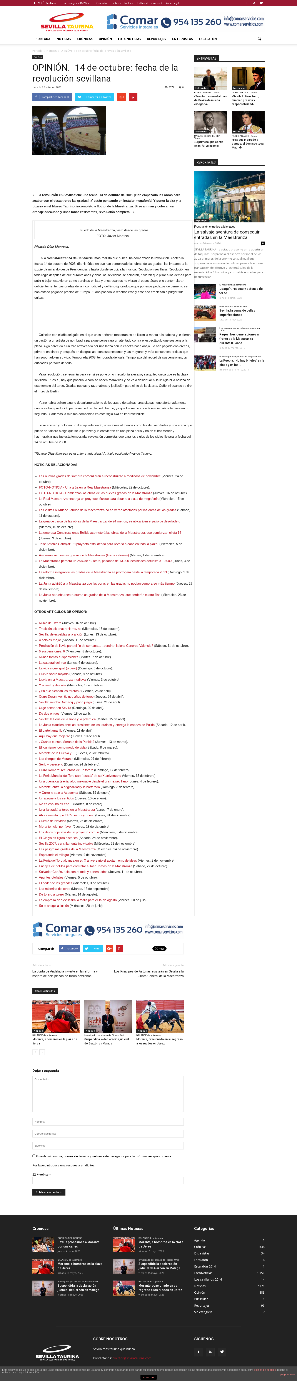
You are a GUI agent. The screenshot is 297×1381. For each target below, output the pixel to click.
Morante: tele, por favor (55, 826)
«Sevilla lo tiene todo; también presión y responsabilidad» (245, 100)
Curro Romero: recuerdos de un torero (66, 770)
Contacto (101, 3)
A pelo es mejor (50, 640)
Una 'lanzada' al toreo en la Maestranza (67, 809)
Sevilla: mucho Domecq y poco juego (65, 702)
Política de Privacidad (149, 3)
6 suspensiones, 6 (52, 651)
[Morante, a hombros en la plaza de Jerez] (56, 1016)
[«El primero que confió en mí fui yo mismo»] (210, 122)
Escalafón (208, 39)
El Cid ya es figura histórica (58, 838)
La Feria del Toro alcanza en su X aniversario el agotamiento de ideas (88, 860)
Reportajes (156, 39)
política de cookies (265, 1369)
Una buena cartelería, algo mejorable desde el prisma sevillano (83, 781)
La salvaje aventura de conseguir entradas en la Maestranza (227, 234)
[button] (259, 39)
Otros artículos (45, 991)
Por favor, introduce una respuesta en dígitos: (63, 1165)
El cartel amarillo (50, 730)
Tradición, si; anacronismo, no (60, 628)
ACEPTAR (148, 1377)
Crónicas (85, 39)
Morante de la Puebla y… (57, 753)
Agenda (199, 1240)
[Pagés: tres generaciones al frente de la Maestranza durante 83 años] (205, 334)
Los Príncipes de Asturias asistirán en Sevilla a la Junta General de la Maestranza (149, 973)
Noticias (64, 39)
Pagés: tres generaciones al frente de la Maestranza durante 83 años (239, 339)
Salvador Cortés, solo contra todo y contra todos (73, 872)
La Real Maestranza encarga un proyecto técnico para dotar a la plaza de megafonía (99, 498)
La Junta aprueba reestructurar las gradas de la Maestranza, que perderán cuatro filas (99, 595)
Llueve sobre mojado (53, 674)
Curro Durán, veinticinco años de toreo (66, 696)
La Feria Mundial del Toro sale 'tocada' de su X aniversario (80, 775)
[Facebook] (247, 3)
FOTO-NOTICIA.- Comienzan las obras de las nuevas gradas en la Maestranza (95, 493)
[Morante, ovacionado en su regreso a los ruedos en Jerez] (160, 1016)
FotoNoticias (129, 39)
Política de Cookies (122, 3)
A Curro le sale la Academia (58, 792)
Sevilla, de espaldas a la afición (61, 634)
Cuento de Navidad (52, 821)
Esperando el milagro (54, 855)
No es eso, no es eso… (55, 804)
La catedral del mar (52, 662)
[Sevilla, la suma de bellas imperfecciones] (205, 313)
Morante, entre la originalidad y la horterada (69, 787)
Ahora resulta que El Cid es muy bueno (66, 815)
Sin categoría (203, 1312)
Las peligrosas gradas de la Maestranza (67, 849)
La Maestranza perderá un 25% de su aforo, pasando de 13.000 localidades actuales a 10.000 (105, 561)
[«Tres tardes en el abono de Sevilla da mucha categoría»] (210, 78)
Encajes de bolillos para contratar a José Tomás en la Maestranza (85, 866)
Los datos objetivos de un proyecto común (69, 832)
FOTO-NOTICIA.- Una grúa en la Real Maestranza (75, 487)
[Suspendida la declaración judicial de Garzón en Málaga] (108, 1016)
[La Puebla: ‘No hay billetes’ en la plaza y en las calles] (205, 363)
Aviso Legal (172, 3)
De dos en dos (49, 713)
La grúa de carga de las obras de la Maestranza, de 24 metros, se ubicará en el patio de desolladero (109, 521)
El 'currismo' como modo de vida (62, 747)
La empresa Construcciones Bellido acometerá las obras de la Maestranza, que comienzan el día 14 (110, 532)
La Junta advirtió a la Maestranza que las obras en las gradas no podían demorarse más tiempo (107, 583)
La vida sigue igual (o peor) (58, 668)
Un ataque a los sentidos (56, 798)
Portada (42, 39)
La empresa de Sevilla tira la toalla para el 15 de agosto (78, 900)
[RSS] (254, 3)
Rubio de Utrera (50, 623)
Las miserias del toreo (54, 889)
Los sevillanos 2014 (208, 1279)
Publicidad (201, 1299)
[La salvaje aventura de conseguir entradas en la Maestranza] (229, 196)
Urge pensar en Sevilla (55, 708)
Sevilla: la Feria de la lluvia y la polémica (67, 719)
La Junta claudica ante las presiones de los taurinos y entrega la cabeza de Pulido (97, 725)
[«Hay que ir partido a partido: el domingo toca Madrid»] (248, 122)
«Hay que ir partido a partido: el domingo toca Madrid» (248, 143)
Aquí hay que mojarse (54, 736)
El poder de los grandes (55, 883)
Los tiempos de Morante (56, 759)
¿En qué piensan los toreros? (59, 691)
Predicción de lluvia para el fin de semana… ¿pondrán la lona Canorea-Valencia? (96, 645)
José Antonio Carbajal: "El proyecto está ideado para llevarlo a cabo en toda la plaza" (99, 544)
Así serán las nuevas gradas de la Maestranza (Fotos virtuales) (84, 555)
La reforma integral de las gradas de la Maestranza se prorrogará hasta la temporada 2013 (103, 572)
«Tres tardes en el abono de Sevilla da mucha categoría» (210, 100)
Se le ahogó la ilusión (54, 905)
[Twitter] (261, 3)
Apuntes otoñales (51, 877)
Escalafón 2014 (205, 1266)
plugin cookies (287, 1374)
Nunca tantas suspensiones (58, 657)
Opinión (105, 39)
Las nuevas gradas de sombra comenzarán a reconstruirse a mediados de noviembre (100, 476)
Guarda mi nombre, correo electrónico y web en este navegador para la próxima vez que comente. (104, 1156)
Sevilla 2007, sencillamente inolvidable (66, 843)
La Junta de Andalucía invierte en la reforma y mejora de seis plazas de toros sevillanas (65, 973)
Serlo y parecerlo (51, 764)
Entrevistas (182, 39)
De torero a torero (51, 894)
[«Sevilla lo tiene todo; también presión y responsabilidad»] (248, 78)
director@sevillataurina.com (132, 1358)
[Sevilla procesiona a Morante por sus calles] (43, 1244)
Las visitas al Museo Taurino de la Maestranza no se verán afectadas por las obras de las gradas (107, 510)
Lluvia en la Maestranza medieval (62, 679)
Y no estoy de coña (52, 685)
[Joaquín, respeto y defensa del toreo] (205, 291)
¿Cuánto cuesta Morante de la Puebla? (66, 742)
